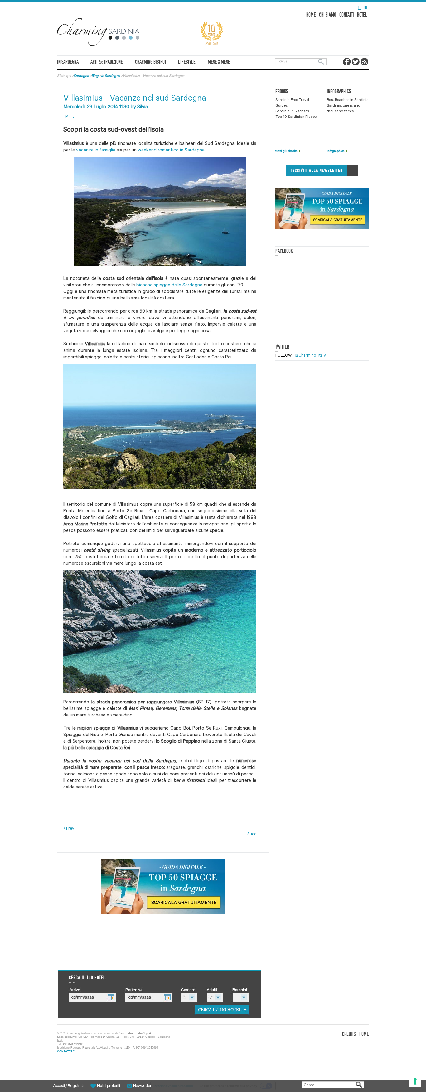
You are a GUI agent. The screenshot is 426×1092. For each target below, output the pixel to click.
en (365, 7)
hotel (362, 15)
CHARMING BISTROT (150, 62)
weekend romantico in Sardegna (171, 150)
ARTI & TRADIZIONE (106, 62)
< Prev (68, 828)
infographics (336, 151)
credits (349, 1034)
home (311, 15)
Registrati (75, 1086)
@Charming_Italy (310, 355)
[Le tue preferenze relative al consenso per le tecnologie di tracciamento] (415, 1081)
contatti (346, 15)
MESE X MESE (219, 62)
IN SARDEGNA (68, 62)
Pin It (69, 117)
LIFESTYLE (187, 62)
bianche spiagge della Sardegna (169, 285)
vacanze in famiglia (96, 150)
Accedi (59, 1086)
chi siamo (327, 15)
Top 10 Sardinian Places (296, 117)
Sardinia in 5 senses (292, 111)
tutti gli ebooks (286, 151)
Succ (251, 834)
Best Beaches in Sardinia (348, 100)
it (359, 7)
